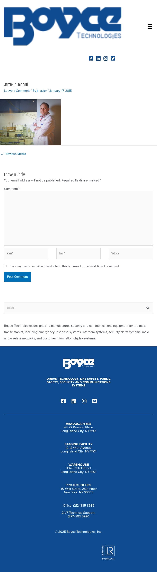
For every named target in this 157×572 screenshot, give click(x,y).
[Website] (131, 254)
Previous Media (13, 154)
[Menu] (150, 26)
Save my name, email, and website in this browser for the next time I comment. (65, 266)
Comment (12, 189)
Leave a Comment (17, 91)
